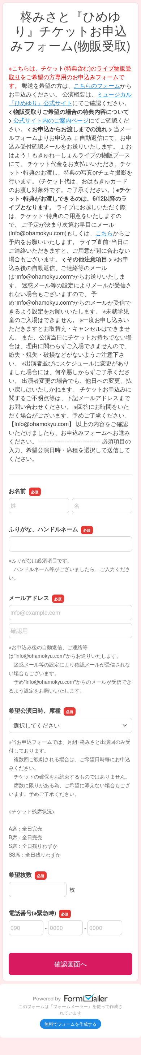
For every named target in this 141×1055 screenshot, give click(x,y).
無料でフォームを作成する (70, 1024)
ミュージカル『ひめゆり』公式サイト (70, 98)
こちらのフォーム (97, 85)
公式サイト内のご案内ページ (51, 120)
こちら (104, 233)
